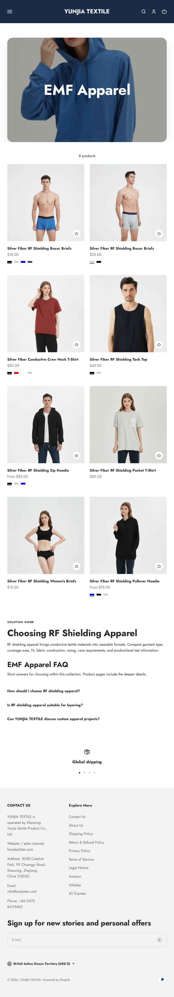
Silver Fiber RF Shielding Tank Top (118, 359)
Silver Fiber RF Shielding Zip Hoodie (38, 470)
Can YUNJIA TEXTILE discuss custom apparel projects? (53, 718)
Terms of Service (81, 859)
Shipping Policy (81, 833)
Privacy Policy (79, 850)
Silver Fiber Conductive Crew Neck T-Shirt (42, 359)
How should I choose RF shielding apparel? (43, 691)
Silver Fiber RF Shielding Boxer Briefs (39, 248)
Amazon (75, 876)
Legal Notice (78, 867)
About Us (76, 825)
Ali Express (77, 893)
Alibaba (75, 885)
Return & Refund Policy (86, 842)
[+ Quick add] (76, 233)
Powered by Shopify (56, 979)
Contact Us (77, 816)
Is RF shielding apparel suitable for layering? (45, 705)
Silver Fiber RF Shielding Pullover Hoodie (125, 581)
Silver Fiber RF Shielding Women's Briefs (41, 581)
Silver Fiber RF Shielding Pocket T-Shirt (123, 470)
